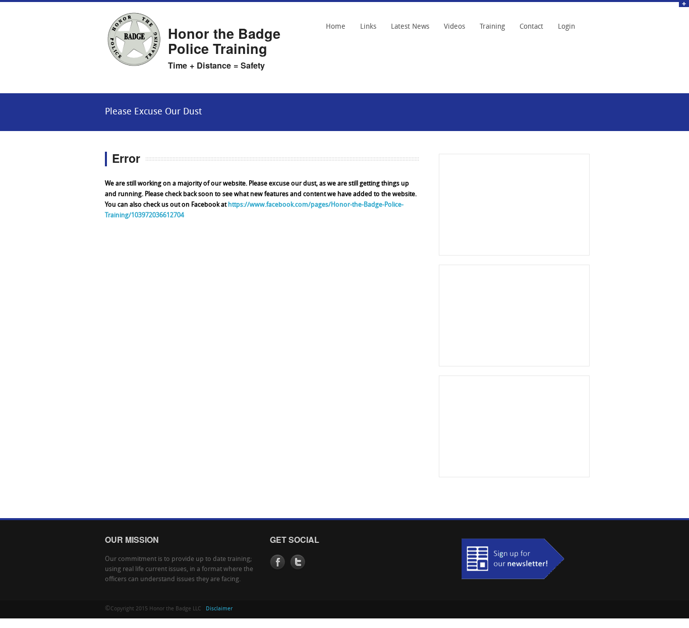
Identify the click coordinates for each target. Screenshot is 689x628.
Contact (528, 30)
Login (566, 27)
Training (492, 27)
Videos (454, 27)
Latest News (410, 27)
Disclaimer (219, 609)
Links (365, 30)
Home (336, 27)
